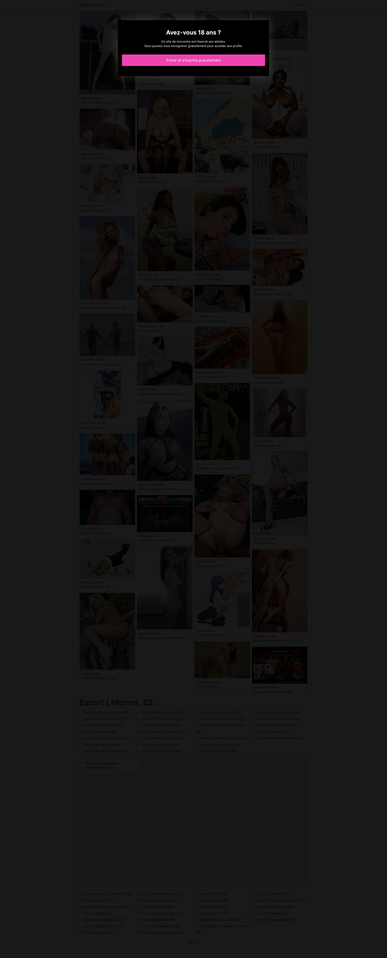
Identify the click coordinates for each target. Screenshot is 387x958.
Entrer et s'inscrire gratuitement (193, 60)
